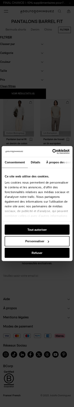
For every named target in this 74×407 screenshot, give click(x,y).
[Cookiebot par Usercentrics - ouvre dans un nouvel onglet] (52, 151)
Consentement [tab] (15, 162)
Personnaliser (34, 241)
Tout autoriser (37, 229)
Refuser (37, 253)
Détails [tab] (35, 162)
